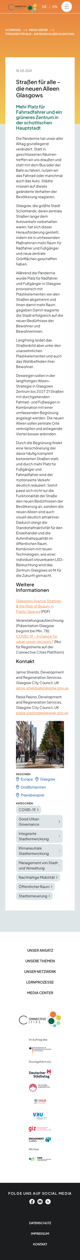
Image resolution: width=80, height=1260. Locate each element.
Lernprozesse (40, 982)
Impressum (40, 1233)
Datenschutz (40, 1223)
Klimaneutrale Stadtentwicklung (34, 851)
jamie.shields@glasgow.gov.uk (42, 688)
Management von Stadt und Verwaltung (38, 865)
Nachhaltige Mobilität (37, 877)
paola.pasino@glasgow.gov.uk (42, 712)
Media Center (38, 30)
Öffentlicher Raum (34, 886)
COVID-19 (27, 809)
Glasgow (47, 779)
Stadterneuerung (33, 896)
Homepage (13, 30)
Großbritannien (33, 787)
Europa (27, 779)
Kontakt (40, 1244)
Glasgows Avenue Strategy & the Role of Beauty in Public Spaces (38, 606)
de (44, 6)
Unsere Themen (40, 961)
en (54, 6)
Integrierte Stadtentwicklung (34, 836)
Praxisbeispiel (32, 795)
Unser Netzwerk (40, 971)
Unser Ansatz (40, 950)
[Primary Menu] (66, 6)
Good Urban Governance (29, 822)
